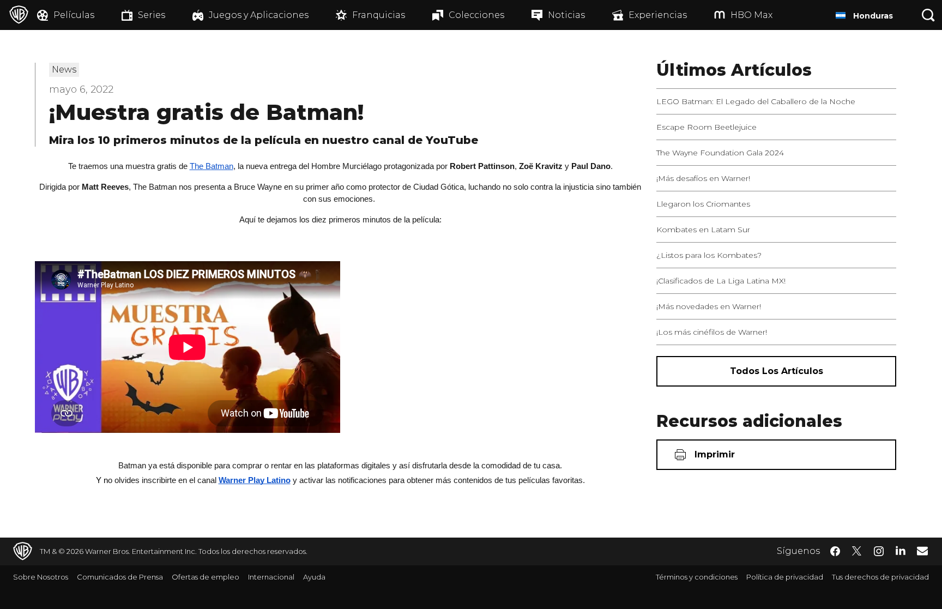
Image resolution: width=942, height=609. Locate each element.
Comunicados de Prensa (120, 576)
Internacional (271, 576)
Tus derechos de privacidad (880, 576)
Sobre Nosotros (40, 576)
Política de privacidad (784, 576)
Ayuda (314, 576)
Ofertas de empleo (205, 576)
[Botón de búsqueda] (928, 15)
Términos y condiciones (697, 576)
